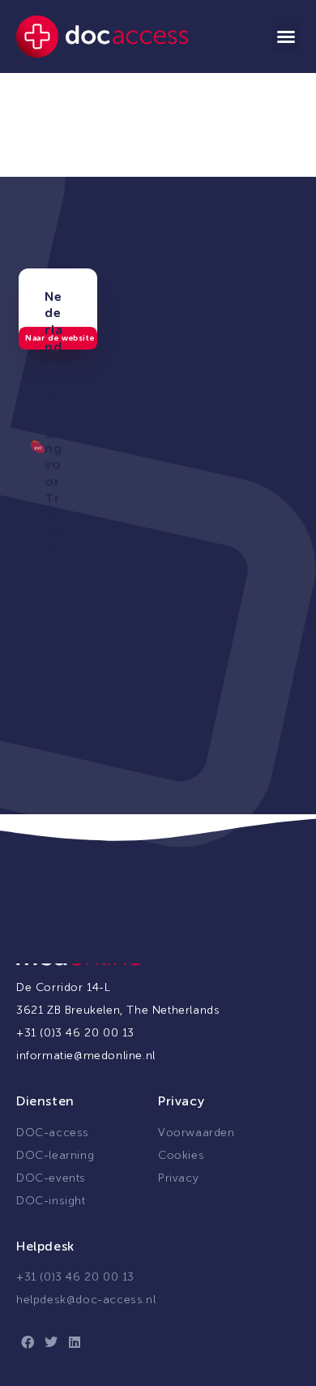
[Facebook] (28, 1342)
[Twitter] (51, 1342)
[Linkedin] (75, 1342)
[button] (286, 36)
